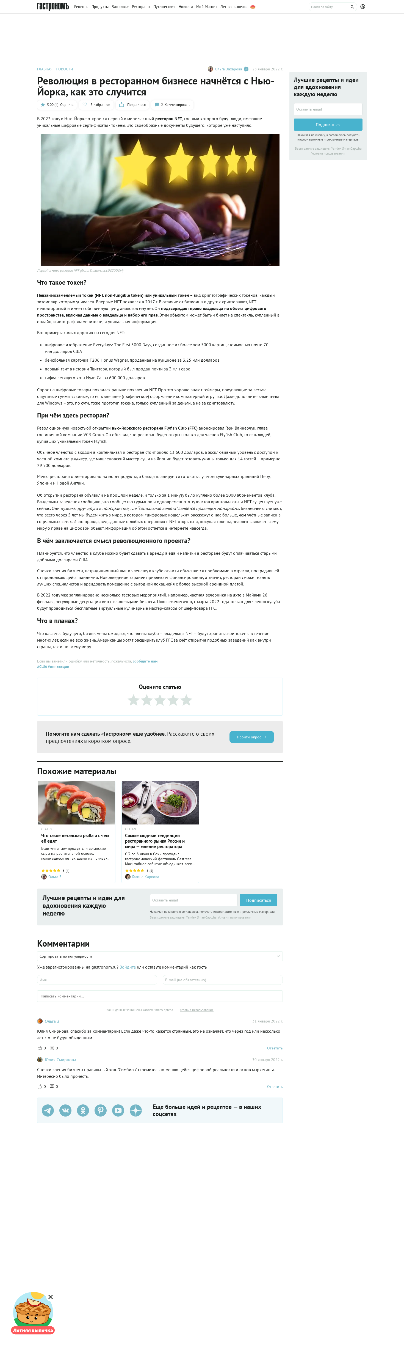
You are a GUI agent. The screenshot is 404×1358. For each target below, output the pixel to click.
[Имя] (97, 980)
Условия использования (234, 917)
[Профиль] (363, 7)
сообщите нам (145, 661)
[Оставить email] (193, 900)
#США (42, 666)
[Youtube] (118, 1110)
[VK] (65, 1110)
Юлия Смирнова (60, 1059)
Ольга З (52, 1021)
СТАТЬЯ (46, 829)
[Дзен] (136, 1110)
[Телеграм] (48, 1110)
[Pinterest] (101, 1110)
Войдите (128, 967)
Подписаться (258, 900)
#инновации (58, 666)
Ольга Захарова (228, 69)
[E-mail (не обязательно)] (223, 980)
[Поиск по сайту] (333, 6)
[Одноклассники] (83, 1110)
